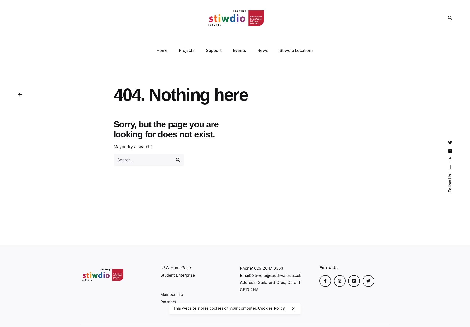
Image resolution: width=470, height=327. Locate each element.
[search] (178, 160)
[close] (293, 309)
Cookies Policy (271, 308)
